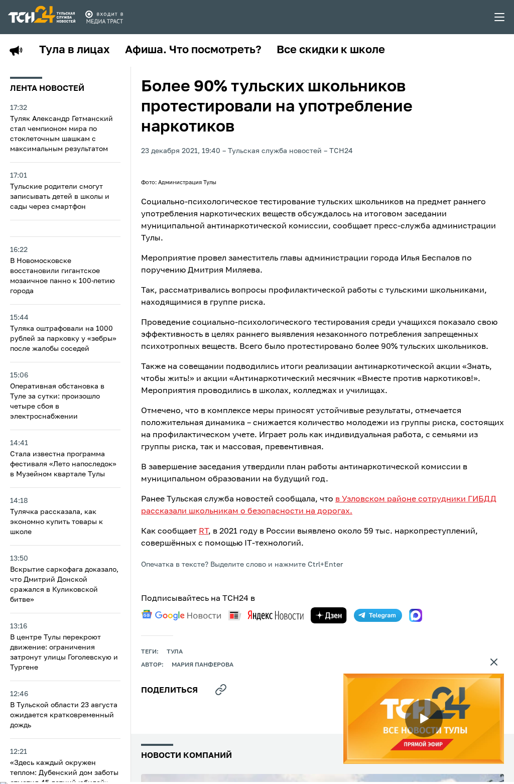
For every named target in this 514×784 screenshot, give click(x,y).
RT (203, 532)
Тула (175, 652)
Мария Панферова (202, 665)
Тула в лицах (74, 50)
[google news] (181, 615)
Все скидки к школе (331, 50)
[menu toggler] (500, 17)
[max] (415, 615)
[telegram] (378, 615)
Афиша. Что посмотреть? (193, 50)
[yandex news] (266, 615)
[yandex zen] (329, 615)
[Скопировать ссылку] (221, 690)
